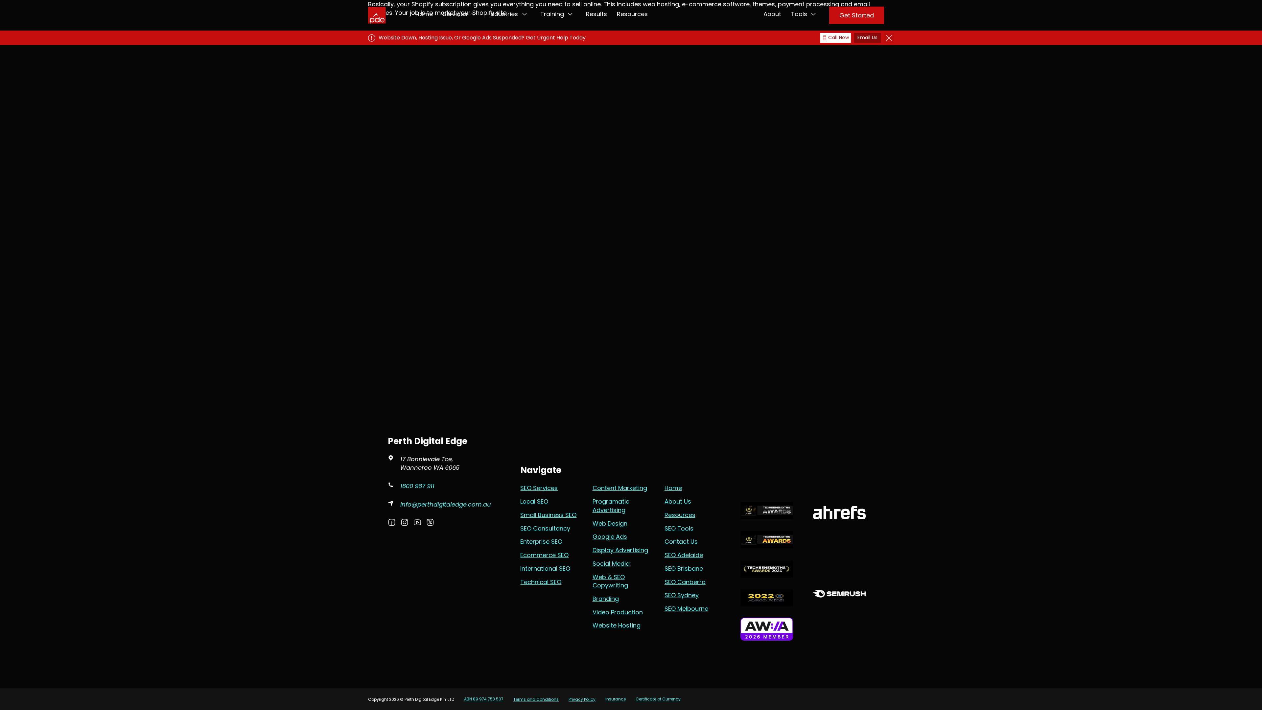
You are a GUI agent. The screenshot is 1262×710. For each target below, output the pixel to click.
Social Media (611, 563)
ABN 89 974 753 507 (483, 699)
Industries (503, 14)
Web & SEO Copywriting (610, 581)
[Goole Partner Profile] (766, 467)
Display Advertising (620, 550)
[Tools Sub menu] (813, 14)
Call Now (838, 37)
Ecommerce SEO (544, 555)
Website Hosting (617, 625)
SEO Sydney (682, 595)
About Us (678, 501)
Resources (632, 14)
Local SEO (534, 501)
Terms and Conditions (536, 699)
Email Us (867, 37)
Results (596, 14)
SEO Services (539, 488)
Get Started (856, 15)
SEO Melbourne (686, 608)
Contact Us (681, 541)
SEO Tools (679, 528)
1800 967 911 (417, 486)
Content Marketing (620, 488)
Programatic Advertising (611, 505)
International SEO (545, 568)
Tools (799, 14)
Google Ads (610, 536)
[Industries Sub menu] (524, 14)
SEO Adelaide (684, 555)
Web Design (610, 523)
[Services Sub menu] (474, 14)
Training (552, 14)
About (772, 14)
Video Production (618, 612)
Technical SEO (540, 582)
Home (424, 14)
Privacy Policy (582, 699)
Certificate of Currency (658, 699)
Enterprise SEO (541, 541)
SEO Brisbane (684, 568)
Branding (606, 599)
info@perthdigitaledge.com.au (445, 504)
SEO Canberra (685, 582)
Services (455, 14)
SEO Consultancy (545, 528)
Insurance (615, 699)
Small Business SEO (548, 515)
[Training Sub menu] (570, 14)
